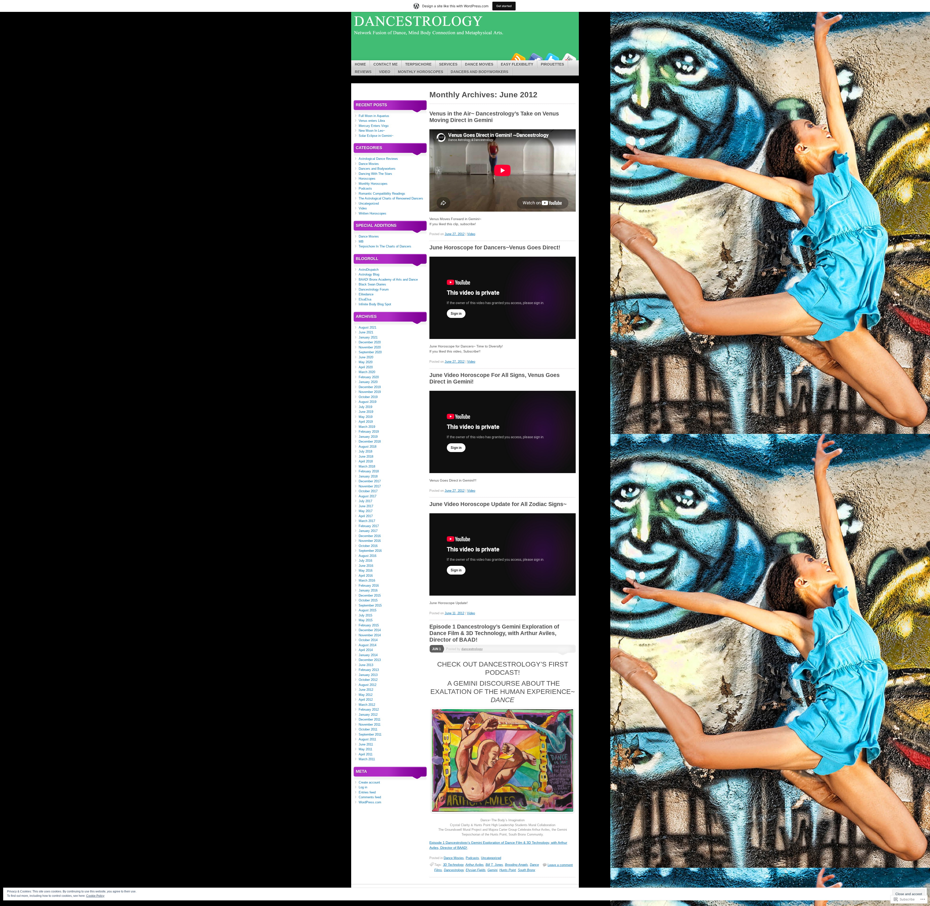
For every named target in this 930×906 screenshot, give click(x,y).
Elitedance (366, 294)
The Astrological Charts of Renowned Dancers (391, 198)
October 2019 (368, 397)
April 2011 (365, 754)
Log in (363, 787)
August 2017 (367, 496)
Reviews (363, 72)
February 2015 (369, 625)
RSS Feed (518, 58)
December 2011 (369, 719)
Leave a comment (560, 865)
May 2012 (365, 695)
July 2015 (365, 615)
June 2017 (366, 506)
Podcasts (472, 858)
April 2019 (366, 421)
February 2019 (369, 431)
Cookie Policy (95, 896)
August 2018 (367, 446)
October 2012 (368, 680)
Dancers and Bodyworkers (479, 72)
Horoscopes (367, 178)
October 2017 (368, 491)
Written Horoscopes (372, 213)
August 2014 (367, 645)
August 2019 (367, 402)
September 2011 (370, 734)
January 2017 (368, 531)
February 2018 (369, 471)
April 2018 (366, 461)
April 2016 (366, 575)
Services (448, 64)
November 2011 (369, 724)
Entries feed (367, 792)
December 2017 (370, 481)
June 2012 (366, 689)
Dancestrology (454, 870)
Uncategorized (491, 858)
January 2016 (368, 590)
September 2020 (370, 352)
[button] (502, 760)
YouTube (568, 58)
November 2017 (370, 486)
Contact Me (385, 64)
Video (384, 72)
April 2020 (366, 367)
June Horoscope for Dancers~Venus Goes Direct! (494, 247)
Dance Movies (479, 64)
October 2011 (368, 729)
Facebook (534, 58)
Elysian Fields (476, 870)
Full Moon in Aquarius (374, 116)
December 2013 (370, 660)
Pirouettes (552, 64)
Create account (369, 782)
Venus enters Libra (372, 121)
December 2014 (370, 630)
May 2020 (365, 362)
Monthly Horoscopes (420, 72)
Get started (504, 6)
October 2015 (368, 600)
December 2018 (370, 441)
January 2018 (368, 476)
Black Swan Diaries (372, 284)
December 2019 (370, 387)
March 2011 (367, 759)
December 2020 (370, 342)
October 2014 (368, 640)
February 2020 (369, 377)
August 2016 (367, 556)
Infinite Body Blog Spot (375, 304)
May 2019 (365, 417)
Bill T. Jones (494, 865)
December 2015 (370, 595)
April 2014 (366, 650)
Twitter (551, 58)
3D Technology (453, 865)
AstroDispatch (369, 269)
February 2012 (369, 709)
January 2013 (368, 675)
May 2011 (365, 749)
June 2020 (366, 357)
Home (360, 64)
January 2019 (368, 436)
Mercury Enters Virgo (373, 126)
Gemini (492, 870)
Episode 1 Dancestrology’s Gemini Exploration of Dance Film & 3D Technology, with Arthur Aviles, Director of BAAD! (494, 633)
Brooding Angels (516, 865)
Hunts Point (507, 870)
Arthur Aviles (474, 865)
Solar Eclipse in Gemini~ (376, 136)
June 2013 (366, 665)
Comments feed (370, 797)
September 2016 (370, 551)
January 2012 (368, 714)
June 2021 (366, 332)
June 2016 (366, 566)
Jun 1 (436, 649)
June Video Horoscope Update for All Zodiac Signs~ (497, 504)
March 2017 (367, 521)
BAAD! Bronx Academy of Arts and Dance (388, 279)
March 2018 (367, 466)
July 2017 (365, 501)
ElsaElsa (365, 299)
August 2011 (367, 739)
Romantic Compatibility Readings (382, 193)
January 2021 (368, 337)
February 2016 (369, 585)
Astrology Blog (369, 274)
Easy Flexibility (517, 64)
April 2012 (366, 699)
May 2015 (365, 620)
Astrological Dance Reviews (378, 159)
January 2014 (368, 655)
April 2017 (366, 516)
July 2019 (365, 407)
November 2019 (370, 392)
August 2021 (367, 327)
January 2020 (368, 382)
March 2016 (367, 580)
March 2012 (367, 704)
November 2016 (370, 541)
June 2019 (366, 412)
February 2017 (369, 526)
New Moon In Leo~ (372, 130)
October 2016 (368, 546)
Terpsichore (418, 64)
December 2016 (370, 536)
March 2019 (367, 427)
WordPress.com (370, 802)
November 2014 (370, 635)
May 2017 (365, 511)
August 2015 (367, 610)
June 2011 (366, 744)
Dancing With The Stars (375, 174)
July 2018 (365, 451)
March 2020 (367, 372)
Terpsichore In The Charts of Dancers (385, 246)
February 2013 (369, 670)
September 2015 (370, 605)
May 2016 (365, 570)
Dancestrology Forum (374, 289)
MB (361, 241)
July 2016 (365, 560)
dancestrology (472, 649)
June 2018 (366, 456)
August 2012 (367, 685)
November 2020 (370, 347)
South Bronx (526, 870)
